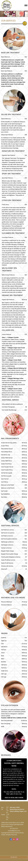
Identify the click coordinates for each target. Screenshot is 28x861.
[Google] (14, 839)
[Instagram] (17, 839)
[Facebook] (11, 839)
